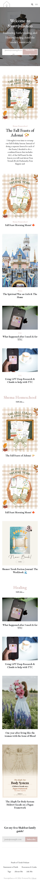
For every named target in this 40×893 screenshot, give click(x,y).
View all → (20, 402)
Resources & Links (29, 867)
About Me (19, 871)
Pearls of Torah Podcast (20, 862)
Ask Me (29, 871)
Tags (9, 871)
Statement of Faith (10, 867)
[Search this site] (32, 4)
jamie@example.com (19, 52)
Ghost (33, 878)
